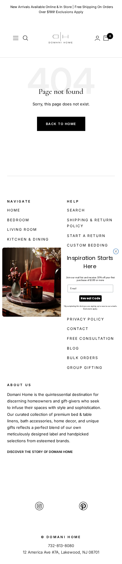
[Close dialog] (115, 251)
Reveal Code (90, 298)
